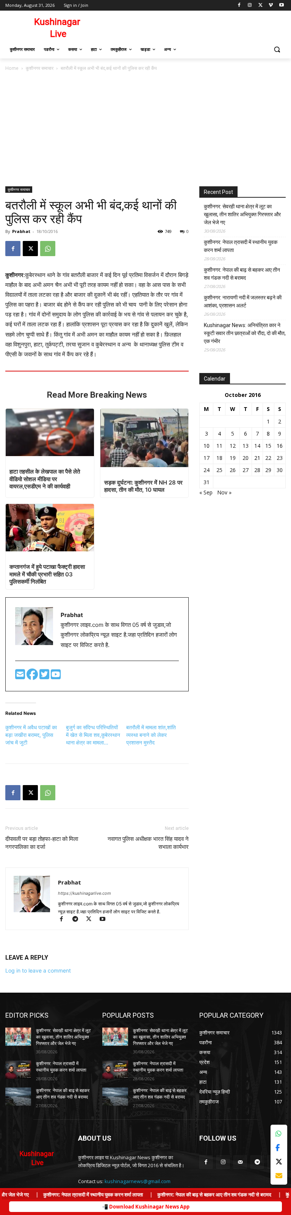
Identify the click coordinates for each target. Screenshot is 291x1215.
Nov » (224, 492)
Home (12, 68)
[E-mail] (21, 676)
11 (219, 445)
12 (233, 445)
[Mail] (240, 1162)
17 (206, 457)
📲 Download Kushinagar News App (145, 1206)
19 (233, 457)
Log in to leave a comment (38, 970)
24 (206, 470)
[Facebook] (239, 5)
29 (268, 470)
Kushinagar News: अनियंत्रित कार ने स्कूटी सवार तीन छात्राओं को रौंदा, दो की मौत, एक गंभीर (245, 333)
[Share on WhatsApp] (278, 1134)
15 (268, 445)
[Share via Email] (278, 1176)
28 (257, 470)
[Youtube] (281, 5)
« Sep (206, 492)
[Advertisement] (145, 129)
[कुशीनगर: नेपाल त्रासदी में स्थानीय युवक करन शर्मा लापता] (18, 1070)
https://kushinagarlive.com (84, 893)
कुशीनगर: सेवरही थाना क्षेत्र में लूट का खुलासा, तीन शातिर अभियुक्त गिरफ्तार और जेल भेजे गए (242, 214)
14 (257, 445)
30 (280, 470)
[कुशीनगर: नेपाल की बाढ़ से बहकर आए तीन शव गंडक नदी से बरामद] (18, 1097)
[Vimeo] (270, 5)
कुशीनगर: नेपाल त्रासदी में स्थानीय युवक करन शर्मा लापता (240, 246)
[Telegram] (78, 919)
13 (245, 445)
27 (245, 470)
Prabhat (21, 231)
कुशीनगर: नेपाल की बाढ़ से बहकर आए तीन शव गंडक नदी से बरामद (242, 274)
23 (280, 457)
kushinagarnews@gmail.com (138, 1181)
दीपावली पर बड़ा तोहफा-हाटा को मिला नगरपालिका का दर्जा (41, 843)
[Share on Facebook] (278, 1148)
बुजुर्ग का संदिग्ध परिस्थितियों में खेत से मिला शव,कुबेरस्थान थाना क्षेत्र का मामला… (93, 735)
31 (206, 482)
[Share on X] (278, 1162)
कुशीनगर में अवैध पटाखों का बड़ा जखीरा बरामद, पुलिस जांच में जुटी (31, 735)
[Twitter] (45, 676)
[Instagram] (250, 5)
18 (219, 457)
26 (233, 470)
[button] (277, 49)
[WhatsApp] (47, 248)
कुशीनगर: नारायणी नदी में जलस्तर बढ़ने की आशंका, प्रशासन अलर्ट (243, 301)
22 (268, 457)
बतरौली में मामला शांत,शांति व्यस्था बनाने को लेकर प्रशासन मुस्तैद (151, 735)
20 (245, 457)
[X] (260, 5)
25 (219, 470)
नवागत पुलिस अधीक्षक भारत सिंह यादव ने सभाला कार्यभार (148, 843)
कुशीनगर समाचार (39, 68)
